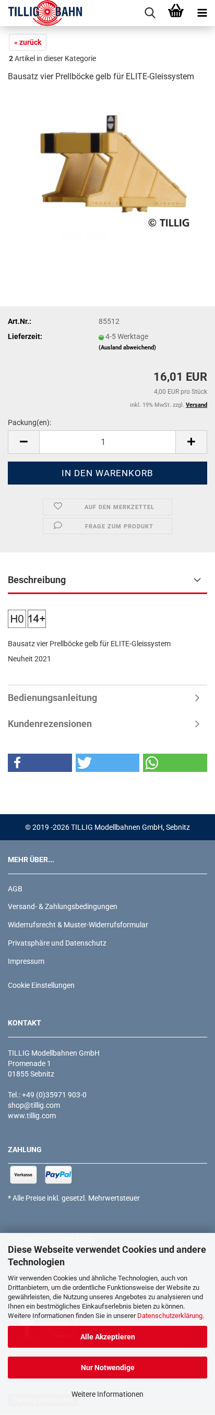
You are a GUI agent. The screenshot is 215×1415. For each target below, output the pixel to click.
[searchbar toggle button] (150, 13)
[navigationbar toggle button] (202, 13)
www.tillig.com (32, 1115)
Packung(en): (29, 422)
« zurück (27, 42)
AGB (15, 889)
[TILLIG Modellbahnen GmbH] (41, 13)
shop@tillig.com (34, 1105)
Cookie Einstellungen (41, 985)
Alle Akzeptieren (107, 1337)
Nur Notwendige (108, 1367)
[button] (23, 442)
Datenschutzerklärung (169, 1316)
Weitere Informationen (107, 1394)
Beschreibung (37, 579)
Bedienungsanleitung (52, 697)
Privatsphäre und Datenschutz (57, 943)
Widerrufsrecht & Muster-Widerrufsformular (78, 925)
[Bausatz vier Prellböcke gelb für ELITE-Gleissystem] (107, 170)
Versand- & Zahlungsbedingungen (62, 906)
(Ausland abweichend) (127, 347)
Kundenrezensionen (50, 723)
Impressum (26, 961)
